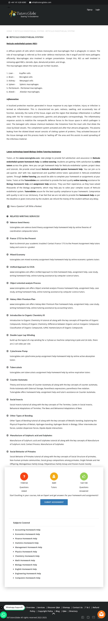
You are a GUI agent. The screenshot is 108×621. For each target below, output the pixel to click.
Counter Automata (18, 380)
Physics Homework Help (26, 551)
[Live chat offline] (101, 614)
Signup (89, 10)
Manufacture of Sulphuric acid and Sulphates (31, 435)
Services (41, 607)
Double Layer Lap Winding (22, 335)
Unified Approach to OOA (22, 267)
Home (9, 31)
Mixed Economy (17, 255)
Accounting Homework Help (27, 530)
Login (98, 10)
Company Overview (26, 607)
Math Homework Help (25, 560)
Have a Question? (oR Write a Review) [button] (26, 206)
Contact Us (78, 607)
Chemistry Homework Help (27, 556)
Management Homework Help (28, 547)
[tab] (53, 206)
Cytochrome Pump (19, 351)
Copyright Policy (45, 611)
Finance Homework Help (26, 538)
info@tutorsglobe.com (41, 2)
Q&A (64, 611)
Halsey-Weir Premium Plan (22, 299)
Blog (58, 611)
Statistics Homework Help (27, 543)
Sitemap (66, 607)
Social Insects (16, 400)
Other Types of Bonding (21, 416)
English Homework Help (26, 569)
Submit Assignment (54, 502)
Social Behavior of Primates (23, 452)
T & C (87, 607)
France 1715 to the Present (23, 238)
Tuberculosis (16, 367)
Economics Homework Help (27, 534)
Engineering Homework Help (28, 573)
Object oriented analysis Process (25, 283)
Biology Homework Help (26, 564)
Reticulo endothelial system (29, 31)
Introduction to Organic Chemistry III (27, 315)
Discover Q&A (54, 607)
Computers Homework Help (27, 578)
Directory (73, 611)
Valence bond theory (19, 222)
